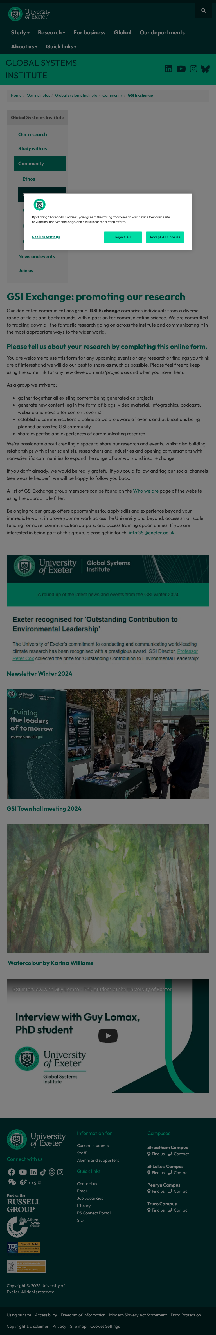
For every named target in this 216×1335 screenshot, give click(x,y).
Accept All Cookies (165, 237)
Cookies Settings (46, 237)
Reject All (123, 237)
